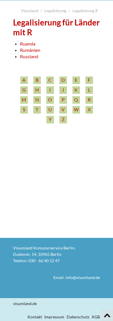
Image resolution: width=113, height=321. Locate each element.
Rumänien (30, 50)
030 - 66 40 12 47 (44, 260)
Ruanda (27, 43)
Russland (29, 56)
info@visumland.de (82, 277)
